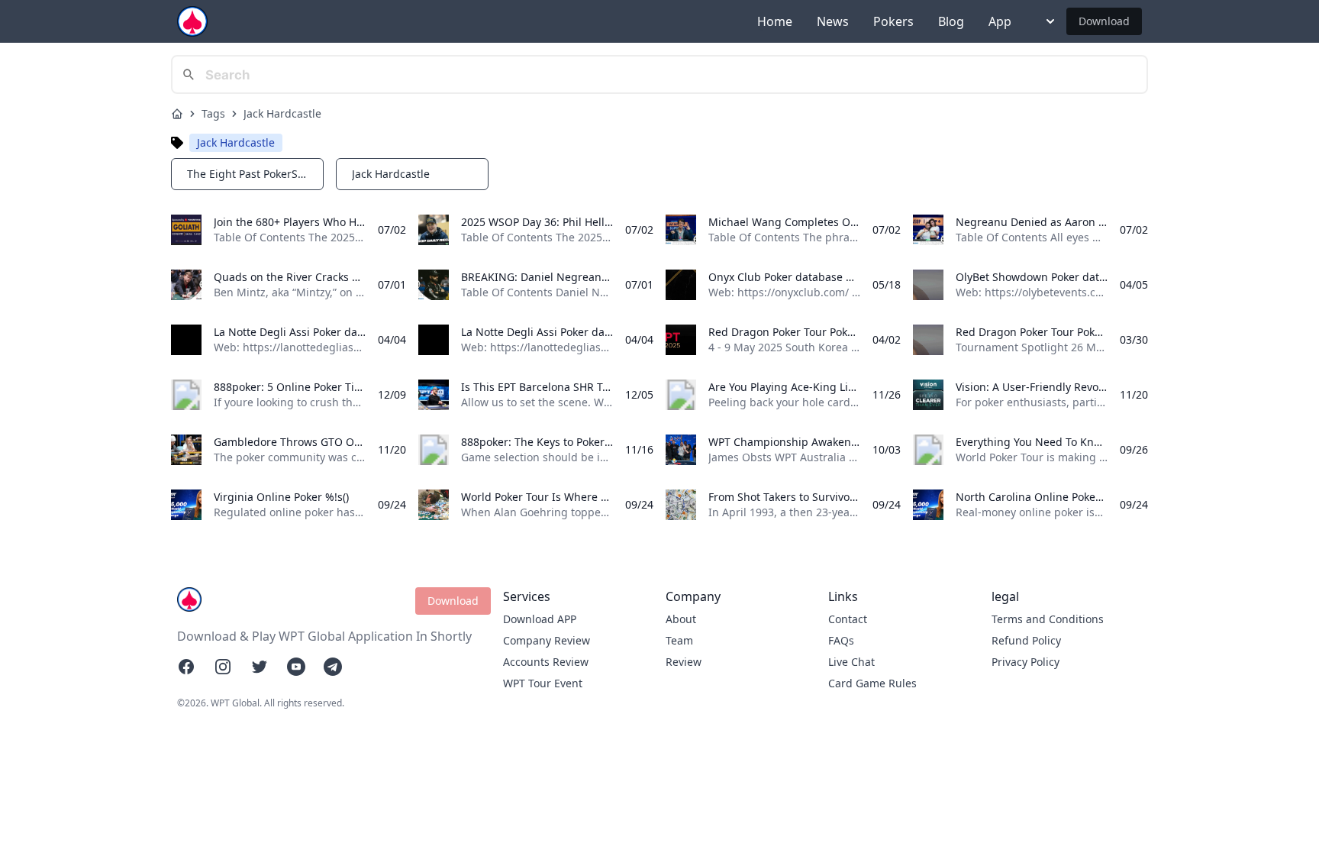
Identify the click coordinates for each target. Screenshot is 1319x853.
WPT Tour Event (542, 683)
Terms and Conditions (1048, 619)
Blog (951, 21)
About (681, 619)
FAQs (841, 640)
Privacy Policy (1025, 661)
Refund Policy (1026, 640)
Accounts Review (546, 661)
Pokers (893, 21)
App (999, 21)
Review (683, 661)
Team (679, 640)
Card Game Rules (872, 683)
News (833, 21)
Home (774, 21)
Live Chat (851, 661)
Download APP (539, 619)
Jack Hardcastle (282, 113)
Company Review (546, 640)
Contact (847, 619)
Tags (213, 113)
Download (1104, 21)
